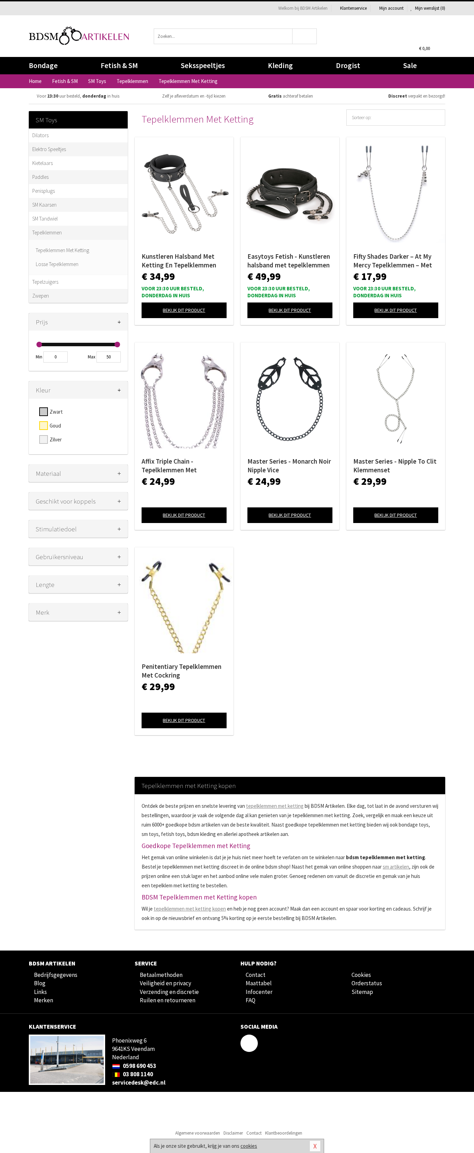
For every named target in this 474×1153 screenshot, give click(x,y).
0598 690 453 (139, 1066)
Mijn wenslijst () (429, 8)
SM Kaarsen (44, 204)
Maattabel (259, 983)
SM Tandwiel (45, 218)
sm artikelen (396, 866)
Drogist (348, 65)
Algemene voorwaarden (197, 1133)
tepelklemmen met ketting (275, 806)
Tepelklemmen (47, 232)
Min (39, 357)
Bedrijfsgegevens (55, 975)
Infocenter (259, 992)
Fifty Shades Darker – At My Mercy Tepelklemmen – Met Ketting (392, 260)
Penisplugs (43, 191)
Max (91, 357)
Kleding (280, 65)
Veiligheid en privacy (165, 983)
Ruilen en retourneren (167, 1000)
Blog (39, 983)
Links (40, 992)
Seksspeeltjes (203, 65)
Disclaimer (233, 1133)
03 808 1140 (137, 1074)
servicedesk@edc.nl (139, 1082)
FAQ (250, 1000)
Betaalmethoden (161, 975)
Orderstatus (367, 983)
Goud (55, 425)
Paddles (40, 177)
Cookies (361, 975)
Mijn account (391, 8)
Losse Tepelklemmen (57, 264)
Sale (410, 65)
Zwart (56, 411)
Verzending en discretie (169, 992)
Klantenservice (353, 8)
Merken (43, 1000)
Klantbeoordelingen (283, 1133)
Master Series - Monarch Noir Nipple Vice (289, 465)
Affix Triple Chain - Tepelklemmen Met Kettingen (169, 465)
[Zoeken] (305, 36)
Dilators (40, 135)
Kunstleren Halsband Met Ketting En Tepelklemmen (179, 260)
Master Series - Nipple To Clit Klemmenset (395, 465)
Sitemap (362, 992)
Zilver (56, 439)
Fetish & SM (119, 65)
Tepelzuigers (45, 282)
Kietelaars (42, 163)
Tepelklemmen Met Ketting (62, 250)
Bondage (43, 65)
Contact (255, 975)
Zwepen (40, 295)
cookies (248, 1146)
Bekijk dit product (184, 310)
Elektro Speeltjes (49, 149)
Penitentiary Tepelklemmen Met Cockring (181, 670)
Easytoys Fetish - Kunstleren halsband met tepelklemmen (288, 260)
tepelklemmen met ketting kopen (190, 908)
